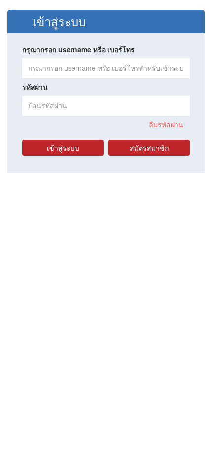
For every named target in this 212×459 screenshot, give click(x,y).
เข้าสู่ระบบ (63, 148)
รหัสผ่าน (35, 87)
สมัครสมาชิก (149, 148)
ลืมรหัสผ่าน (166, 124)
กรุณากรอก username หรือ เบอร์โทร (78, 49)
